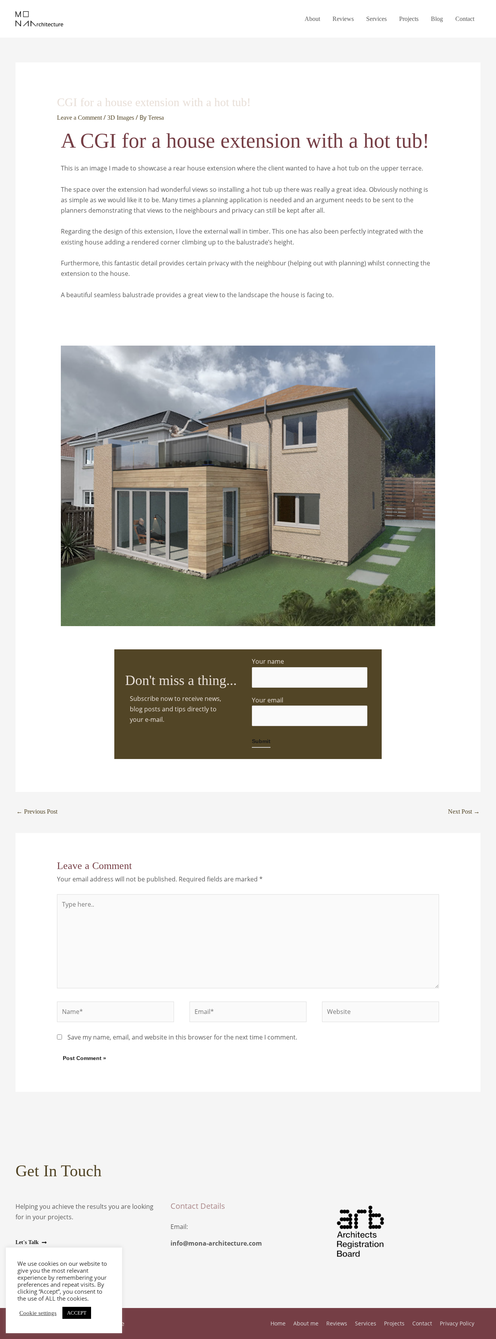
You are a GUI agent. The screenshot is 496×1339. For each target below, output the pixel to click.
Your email (267, 700)
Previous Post (36, 811)
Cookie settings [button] (38, 1313)
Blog (437, 18)
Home (278, 1323)
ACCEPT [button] (76, 1313)
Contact (464, 18)
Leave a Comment (79, 117)
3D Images (120, 117)
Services (376, 18)
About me (306, 1323)
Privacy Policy (457, 1323)
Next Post (464, 811)
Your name (268, 661)
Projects (408, 18)
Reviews (343, 18)
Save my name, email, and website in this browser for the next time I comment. (182, 1037)
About (312, 18)
